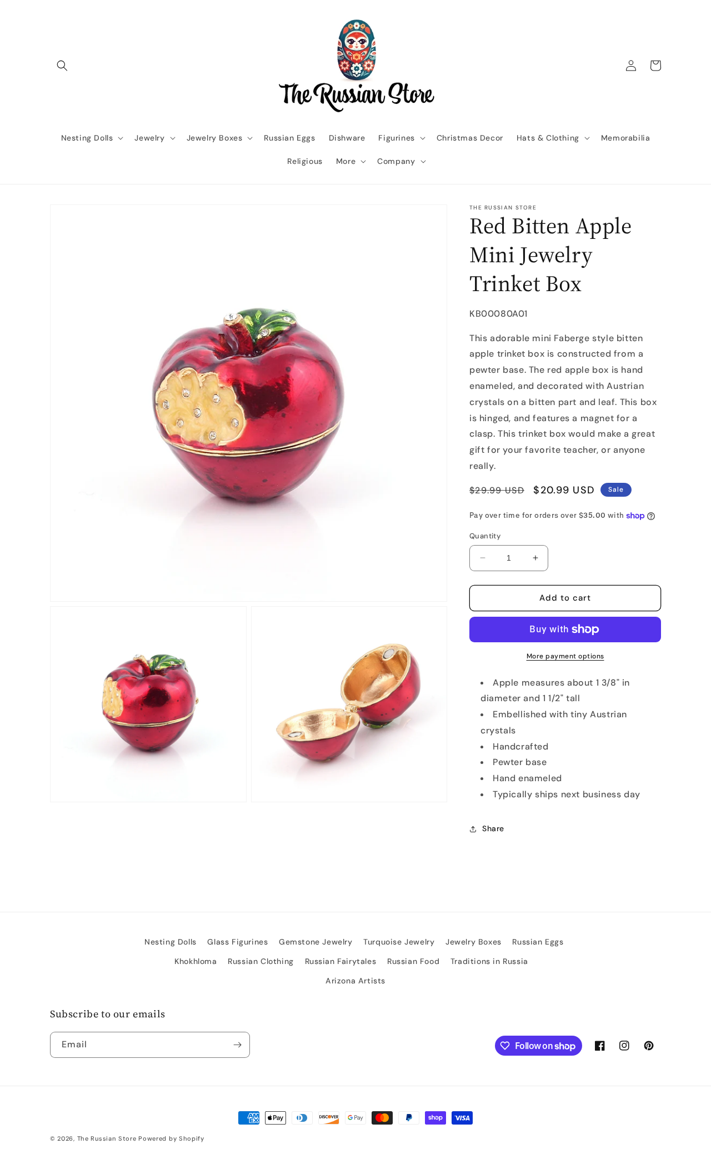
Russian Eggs (537, 942)
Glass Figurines (237, 942)
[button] (62, 65)
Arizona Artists (355, 981)
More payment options (565, 656)
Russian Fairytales (341, 961)
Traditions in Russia (489, 961)
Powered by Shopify (171, 1138)
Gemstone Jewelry (316, 942)
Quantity (484, 536)
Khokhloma (195, 961)
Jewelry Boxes (473, 942)
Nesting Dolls (170, 942)
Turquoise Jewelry (398, 942)
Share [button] (493, 828)
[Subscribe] (237, 1045)
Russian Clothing (261, 961)
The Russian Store (107, 1138)
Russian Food (413, 961)
